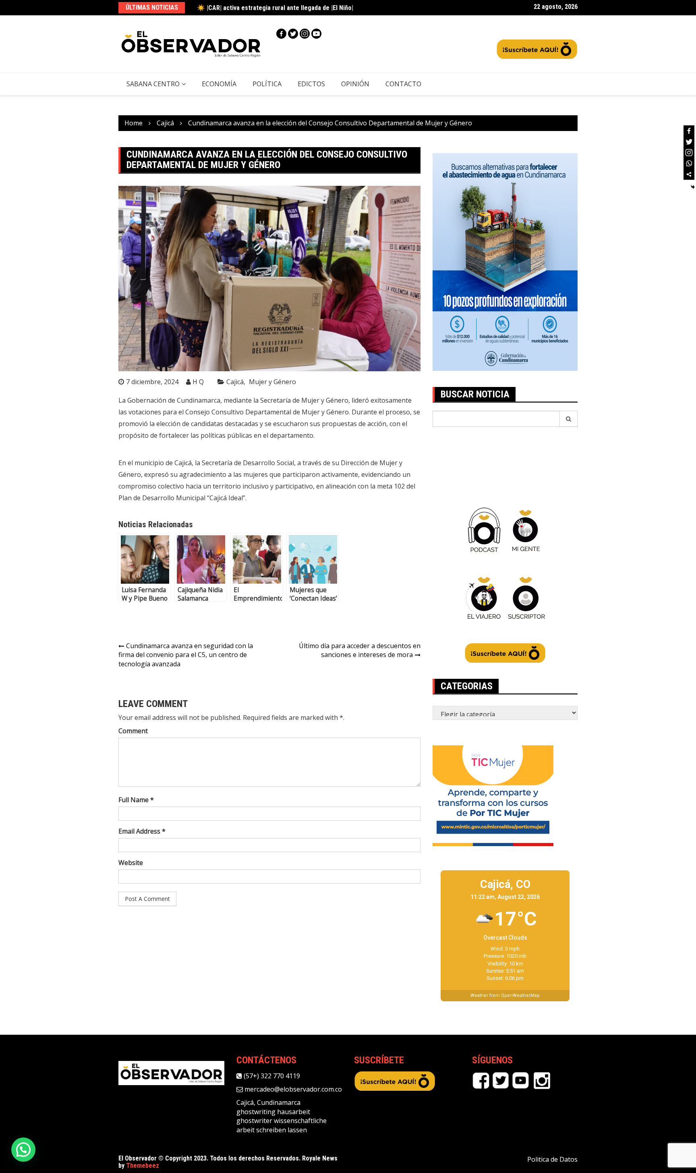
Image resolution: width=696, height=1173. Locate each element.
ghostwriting (256, 1111)
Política (267, 83)
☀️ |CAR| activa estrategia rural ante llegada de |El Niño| (275, 7)
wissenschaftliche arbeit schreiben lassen (281, 1125)
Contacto (403, 83)
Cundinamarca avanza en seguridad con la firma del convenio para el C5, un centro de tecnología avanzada (185, 655)
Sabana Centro (153, 83)
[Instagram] (305, 34)
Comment (133, 730)
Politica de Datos (552, 1159)
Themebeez (142, 1165)
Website (130, 862)
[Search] (569, 419)
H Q (198, 381)
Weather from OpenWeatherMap (505, 995)
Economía (219, 83)
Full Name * (136, 799)
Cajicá (235, 381)
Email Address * (142, 831)
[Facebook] (281, 34)
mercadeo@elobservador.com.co (292, 1089)
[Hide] (693, 187)
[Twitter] (293, 34)
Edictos (311, 83)
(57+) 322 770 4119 (271, 1075)
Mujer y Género (272, 381)
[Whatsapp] (689, 163)
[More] (689, 174)
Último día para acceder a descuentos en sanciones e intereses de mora (359, 650)
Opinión (355, 83)
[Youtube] (316, 34)
